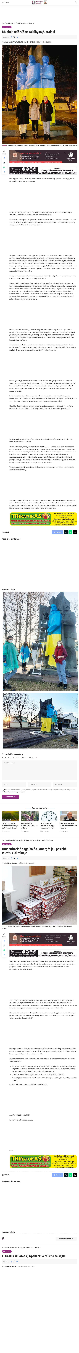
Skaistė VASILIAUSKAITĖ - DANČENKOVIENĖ (21, 42)
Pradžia (4, 23)
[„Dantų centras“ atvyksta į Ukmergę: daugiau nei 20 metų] (49, 816)
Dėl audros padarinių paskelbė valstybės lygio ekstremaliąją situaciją (10, 825)
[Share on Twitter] (14, 37)
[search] (75, 2)
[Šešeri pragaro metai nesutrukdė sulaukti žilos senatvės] (68, 816)
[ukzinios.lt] (39, 2)
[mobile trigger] (3, 2)
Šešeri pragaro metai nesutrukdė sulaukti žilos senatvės (68, 825)
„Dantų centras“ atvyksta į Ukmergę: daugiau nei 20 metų (47, 825)
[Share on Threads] (75, 532)
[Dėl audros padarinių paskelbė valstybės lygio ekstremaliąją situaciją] (10, 816)
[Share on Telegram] (17, 37)
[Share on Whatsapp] (4, 167)
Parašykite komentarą (67, 1238)
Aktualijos (6, 27)
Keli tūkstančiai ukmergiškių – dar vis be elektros (29, 825)
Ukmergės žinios (12, 863)
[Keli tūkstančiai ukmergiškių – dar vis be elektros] (30, 816)
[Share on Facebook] (11, 37)
